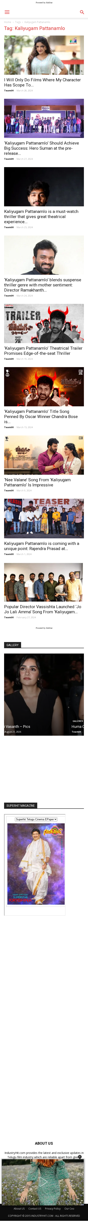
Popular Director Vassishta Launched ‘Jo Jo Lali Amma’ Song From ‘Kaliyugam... (42, 609)
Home (7, 22)
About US (19, 1208)
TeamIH (9, 90)
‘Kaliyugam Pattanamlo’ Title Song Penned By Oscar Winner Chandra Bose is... (41, 416)
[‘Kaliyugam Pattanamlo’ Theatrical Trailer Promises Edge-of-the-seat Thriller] (44, 323)
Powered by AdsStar (44, 2)
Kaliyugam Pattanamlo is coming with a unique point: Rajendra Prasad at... (41, 546)
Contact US (34, 1208)
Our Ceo (69, 1208)
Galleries (13, 721)
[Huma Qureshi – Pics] (44, 695)
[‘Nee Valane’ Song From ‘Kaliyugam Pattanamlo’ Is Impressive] (44, 455)
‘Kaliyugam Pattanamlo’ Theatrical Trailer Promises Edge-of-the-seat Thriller (43, 351)
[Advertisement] (44, 768)
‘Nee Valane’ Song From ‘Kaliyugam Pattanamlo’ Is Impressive (37, 482)
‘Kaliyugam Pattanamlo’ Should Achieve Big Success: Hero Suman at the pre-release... (41, 148)
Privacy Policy (53, 1208)
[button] (80, 1157)
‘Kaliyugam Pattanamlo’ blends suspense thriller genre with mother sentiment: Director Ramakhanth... (42, 285)
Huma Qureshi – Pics (24, 726)
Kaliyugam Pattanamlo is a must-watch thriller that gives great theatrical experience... (41, 216)
